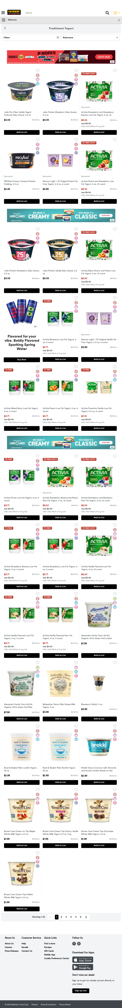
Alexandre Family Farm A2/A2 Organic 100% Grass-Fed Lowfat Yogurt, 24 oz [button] (96, 637)
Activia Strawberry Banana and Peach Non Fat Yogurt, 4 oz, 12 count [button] (60, 499)
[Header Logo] (13, 13)
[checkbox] (38, 71)
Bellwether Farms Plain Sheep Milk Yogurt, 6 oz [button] (59, 706)
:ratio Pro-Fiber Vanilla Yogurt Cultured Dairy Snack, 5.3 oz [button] (17, 114)
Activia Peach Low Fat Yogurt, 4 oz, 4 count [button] (60, 410)
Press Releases (11, 951)
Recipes (48, 947)
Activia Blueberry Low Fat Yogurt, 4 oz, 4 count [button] (59, 341)
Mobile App (49, 955)
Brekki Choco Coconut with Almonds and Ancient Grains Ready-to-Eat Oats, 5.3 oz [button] (98, 769)
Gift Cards (49, 951)
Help (24, 944)
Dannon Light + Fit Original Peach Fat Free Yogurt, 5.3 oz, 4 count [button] (60, 183)
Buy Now (21, 360)
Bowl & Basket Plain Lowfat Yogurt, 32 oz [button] (20, 769)
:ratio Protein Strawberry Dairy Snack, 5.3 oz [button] (21, 272)
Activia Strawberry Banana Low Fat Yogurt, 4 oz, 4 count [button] (20, 568)
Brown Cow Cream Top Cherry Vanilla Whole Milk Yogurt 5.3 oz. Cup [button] (60, 833)
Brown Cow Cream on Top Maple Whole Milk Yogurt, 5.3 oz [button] (19, 833)
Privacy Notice (65, 1005)
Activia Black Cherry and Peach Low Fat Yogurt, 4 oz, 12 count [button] (98, 272)
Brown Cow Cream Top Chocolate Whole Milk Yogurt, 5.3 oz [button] (97, 833)
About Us (9, 944)
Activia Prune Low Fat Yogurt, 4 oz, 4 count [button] (21, 499)
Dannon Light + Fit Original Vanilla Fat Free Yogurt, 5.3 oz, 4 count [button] (98, 341)
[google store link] (82, 969)
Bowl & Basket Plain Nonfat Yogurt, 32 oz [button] (59, 769)
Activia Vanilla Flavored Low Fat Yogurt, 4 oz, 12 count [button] (96, 568)
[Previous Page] (51, 917)
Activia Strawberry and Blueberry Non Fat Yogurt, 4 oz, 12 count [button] (96, 499)
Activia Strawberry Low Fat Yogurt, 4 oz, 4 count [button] (60, 568)
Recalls (25, 947)
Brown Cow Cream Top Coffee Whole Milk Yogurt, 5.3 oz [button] (18, 896)
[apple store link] (82, 962)
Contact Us (27, 951)
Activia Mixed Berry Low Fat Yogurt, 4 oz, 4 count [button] (21, 410)
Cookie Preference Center (56, 958)
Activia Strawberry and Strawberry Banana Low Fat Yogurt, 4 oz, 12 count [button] (97, 114)
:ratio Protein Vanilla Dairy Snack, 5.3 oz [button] (60, 272)
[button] (107, 12)
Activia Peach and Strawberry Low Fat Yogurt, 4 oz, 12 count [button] (97, 183)
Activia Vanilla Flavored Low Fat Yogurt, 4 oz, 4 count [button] (19, 637)
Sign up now (81, 991)
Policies (35, 1005)
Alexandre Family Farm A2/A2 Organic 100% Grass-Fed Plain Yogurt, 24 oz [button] (18, 706)
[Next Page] (87, 917)
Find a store (49, 944)
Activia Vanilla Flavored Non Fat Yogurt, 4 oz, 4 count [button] (57, 637)
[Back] (5, 29)
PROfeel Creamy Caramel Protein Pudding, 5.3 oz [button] (19, 183)
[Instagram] (79, 945)
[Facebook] (74, 945)
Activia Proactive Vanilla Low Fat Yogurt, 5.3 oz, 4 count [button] (96, 410)
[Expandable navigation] (3, 12)
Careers (8, 947)
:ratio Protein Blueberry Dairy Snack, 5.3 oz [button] (60, 114)
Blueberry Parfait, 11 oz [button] (93, 704)
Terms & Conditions (48, 1005)
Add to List (22, 132)
